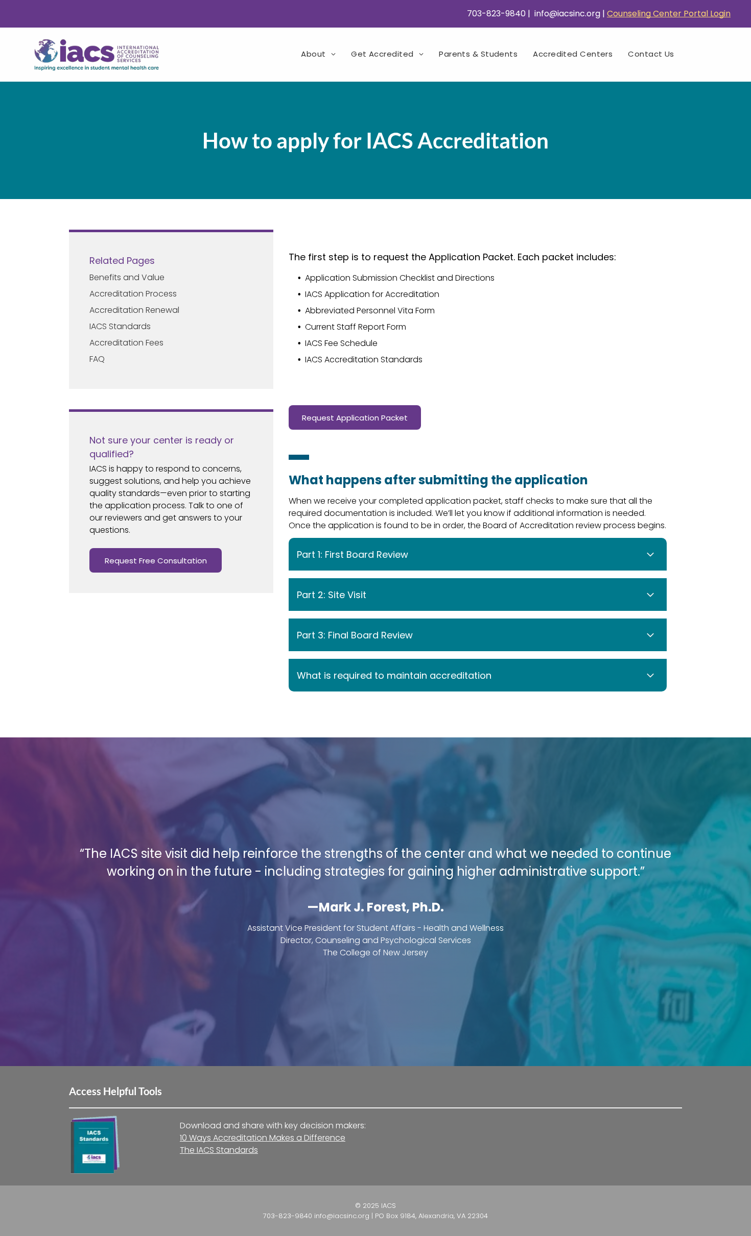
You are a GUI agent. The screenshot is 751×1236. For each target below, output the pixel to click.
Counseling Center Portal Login (669, 13)
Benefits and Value (127, 277)
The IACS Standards (219, 1150)
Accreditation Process (133, 294)
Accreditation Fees (126, 343)
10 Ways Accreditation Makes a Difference (262, 1138)
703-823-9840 (495, 13)
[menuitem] (318, 54)
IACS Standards (120, 326)
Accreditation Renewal (134, 310)
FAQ (97, 359)
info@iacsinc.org (566, 13)
